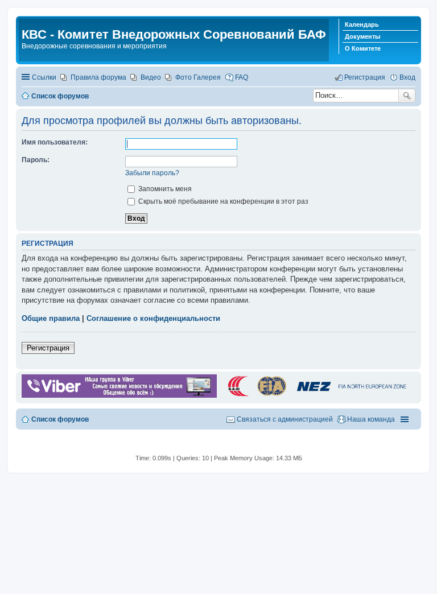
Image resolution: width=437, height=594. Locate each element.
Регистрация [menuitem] (364, 77)
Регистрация (48, 348)
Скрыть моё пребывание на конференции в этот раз (222, 201)
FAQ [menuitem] (241, 77)
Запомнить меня (164, 189)
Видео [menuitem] (151, 77)
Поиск (406, 95)
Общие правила (51, 318)
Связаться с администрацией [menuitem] (285, 419)
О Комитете (363, 48)
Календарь (362, 24)
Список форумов (60, 419)
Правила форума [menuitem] (98, 77)
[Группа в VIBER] (119, 395)
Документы (362, 36)
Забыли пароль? (152, 173)
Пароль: (36, 160)
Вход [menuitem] (407, 77)
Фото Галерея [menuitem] (198, 77)
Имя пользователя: (55, 142)
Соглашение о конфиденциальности (153, 318)
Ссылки (44, 77)
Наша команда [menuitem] (371, 419)
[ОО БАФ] (316, 395)
